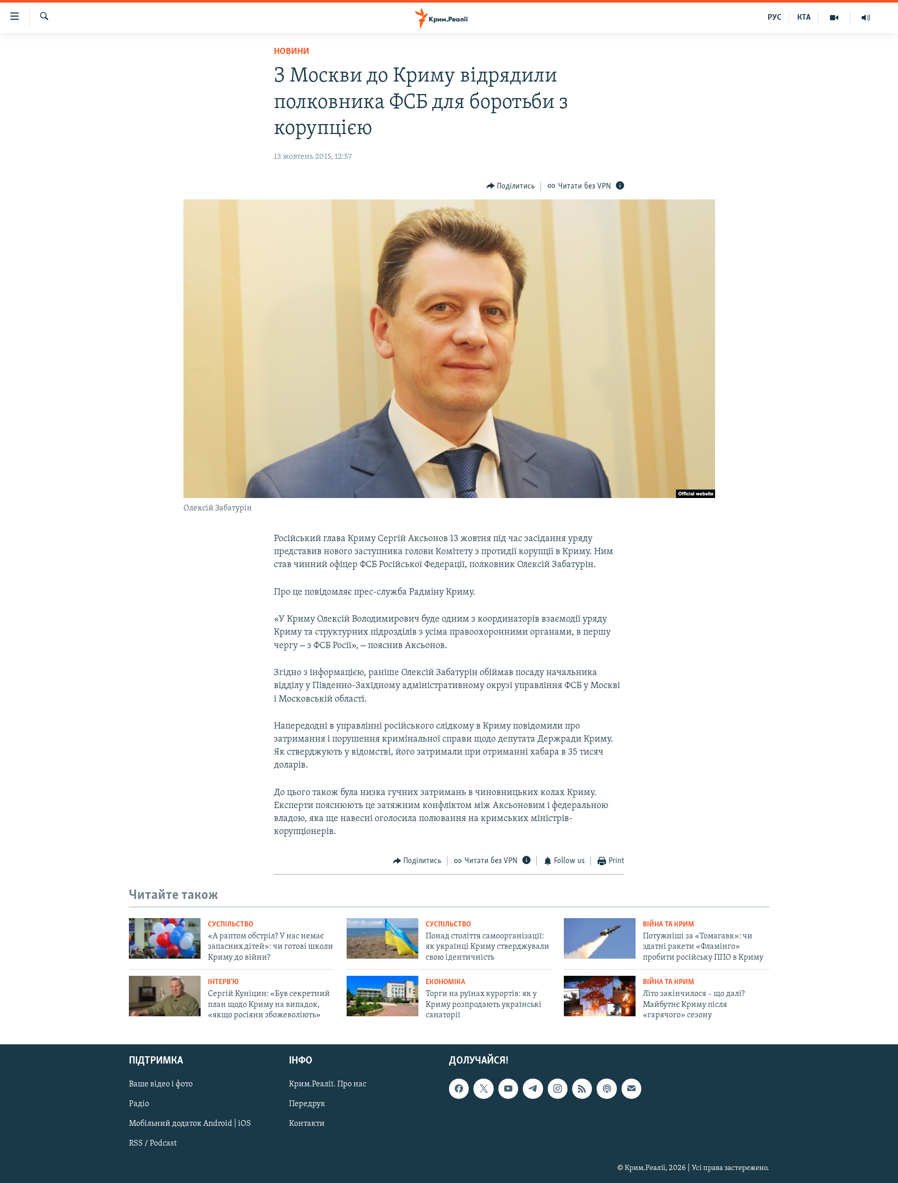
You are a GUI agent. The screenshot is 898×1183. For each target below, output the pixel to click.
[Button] (510, 186)
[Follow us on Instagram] (557, 1089)
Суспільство (230, 925)
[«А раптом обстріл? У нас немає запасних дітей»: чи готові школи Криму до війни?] (165, 938)
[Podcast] (606, 1089)
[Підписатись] (631, 1089)
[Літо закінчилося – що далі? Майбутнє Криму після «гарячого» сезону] (600, 996)
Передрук (307, 1104)
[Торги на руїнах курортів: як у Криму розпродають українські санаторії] (382, 996)
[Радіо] (865, 17)
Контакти (307, 1124)
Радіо (139, 1104)
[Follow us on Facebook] (459, 1089)
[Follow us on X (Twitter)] (483, 1089)
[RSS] (582, 1089)
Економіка (445, 982)
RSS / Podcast (153, 1144)
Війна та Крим (668, 925)
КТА (804, 18)
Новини (291, 52)
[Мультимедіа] (834, 17)
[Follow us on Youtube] (508, 1089)
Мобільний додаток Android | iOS (190, 1124)
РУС (775, 18)
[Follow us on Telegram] (533, 1089)
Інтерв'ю (223, 982)
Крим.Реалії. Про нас (327, 1085)
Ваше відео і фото (161, 1085)
